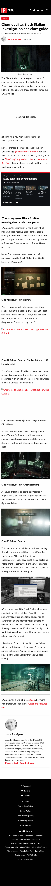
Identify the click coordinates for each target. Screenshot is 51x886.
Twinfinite (29, 835)
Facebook (26, 786)
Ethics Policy (25, 811)
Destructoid (35, 843)
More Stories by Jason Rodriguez (19, 763)
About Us (25, 801)
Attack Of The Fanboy (20, 839)
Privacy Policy (25, 825)
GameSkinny (25, 847)
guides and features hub (26, 151)
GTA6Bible (32, 855)
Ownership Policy (25, 820)
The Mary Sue (12, 851)
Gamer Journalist (11, 847)
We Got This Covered (19, 843)
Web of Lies (27, 159)
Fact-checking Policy (25, 816)
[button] (46, 10)
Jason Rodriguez (15, 39)
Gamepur (38, 835)
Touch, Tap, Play (26, 851)
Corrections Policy (25, 806)
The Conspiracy (12, 159)
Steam (32, 700)
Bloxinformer (19, 855)
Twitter (26, 791)
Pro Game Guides (16, 835)
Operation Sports (39, 847)
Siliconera (36, 839)
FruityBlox (39, 851)
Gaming (5, 18)
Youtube (26, 795)
